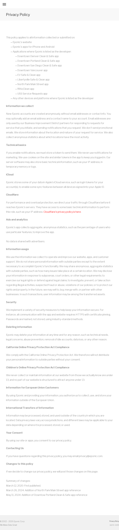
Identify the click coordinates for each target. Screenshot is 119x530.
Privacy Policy (114, 521)
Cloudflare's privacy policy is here (62, 211)
